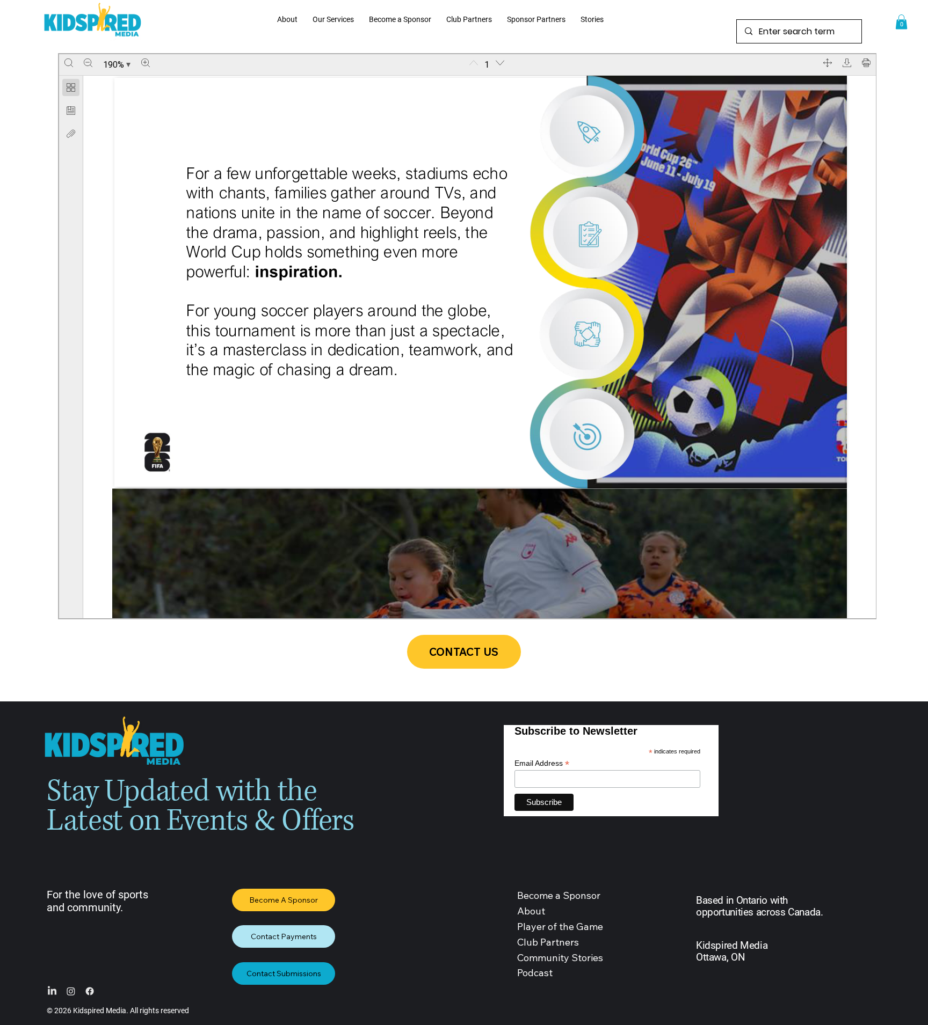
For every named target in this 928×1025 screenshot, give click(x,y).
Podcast (535, 973)
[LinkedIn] (52, 991)
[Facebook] (89, 991)
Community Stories (560, 957)
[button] (901, 21)
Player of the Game (560, 926)
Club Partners (548, 942)
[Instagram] (71, 991)
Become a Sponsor (558, 895)
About (531, 911)
